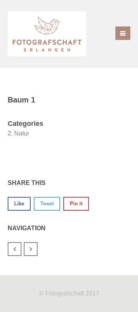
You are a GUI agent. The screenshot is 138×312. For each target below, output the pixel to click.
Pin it (76, 203)
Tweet (47, 203)
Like (19, 203)
